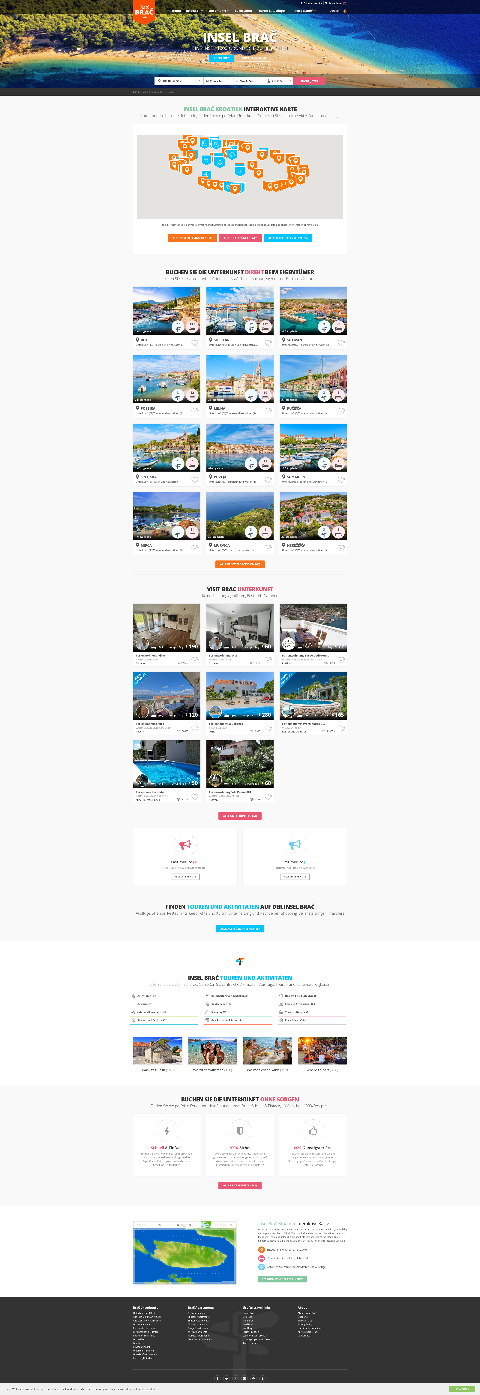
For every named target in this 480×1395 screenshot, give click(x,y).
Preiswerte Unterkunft (144, 1328)
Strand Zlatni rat (297, 731)
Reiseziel (193, 11)
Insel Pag (247, 1328)
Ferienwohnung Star (223, 655)
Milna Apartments (197, 1324)
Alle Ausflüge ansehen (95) (288, 238)
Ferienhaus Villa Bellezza (226, 724)
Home (176, 11)
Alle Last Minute (185, 876)
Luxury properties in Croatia (258, 1339)
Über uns (303, 1316)
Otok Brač (248, 1316)
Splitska (149, 477)
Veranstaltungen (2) (297, 1012)
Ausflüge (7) (144, 1004)
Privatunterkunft (141, 1346)
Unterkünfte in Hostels (145, 1354)
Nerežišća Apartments (200, 1339)
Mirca (146, 545)
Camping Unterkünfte (144, 1358)
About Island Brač (307, 1313)
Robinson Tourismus (144, 1335)
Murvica (222, 545)
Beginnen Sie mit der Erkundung (282, 1279)
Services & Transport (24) (300, 1004)
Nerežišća (296, 545)
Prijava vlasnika (313, 3)
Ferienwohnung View (150, 655)
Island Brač (249, 1313)
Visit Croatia (304, 1335)
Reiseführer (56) (294, 1020)
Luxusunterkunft (141, 1324)
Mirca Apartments (197, 1331)
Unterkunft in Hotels (143, 1350)
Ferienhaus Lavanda (150, 792)
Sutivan (294, 340)
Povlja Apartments (198, 1328)
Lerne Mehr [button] (149, 1388)
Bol (144, 340)
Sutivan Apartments (198, 1320)
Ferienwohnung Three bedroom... (305, 655)
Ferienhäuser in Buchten (146, 1331)
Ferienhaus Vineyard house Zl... (304, 724)
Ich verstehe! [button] (462, 1389)
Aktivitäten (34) (146, 996)
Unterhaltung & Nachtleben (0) (229, 996)
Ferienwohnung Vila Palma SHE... (231, 792)
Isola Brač (248, 1320)
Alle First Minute (295, 876)
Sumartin (296, 477)
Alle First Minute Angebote (147, 1316)
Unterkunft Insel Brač (144, 1313)
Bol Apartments (196, 1313)
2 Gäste (277, 81)
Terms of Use (305, 1320)
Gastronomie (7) (221, 1004)
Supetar (221, 340)
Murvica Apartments (198, 1335)
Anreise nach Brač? (308, 1331)
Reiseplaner (337, 3)
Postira (148, 408)
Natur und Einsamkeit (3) (151, 1012)
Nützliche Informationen (310, 1328)
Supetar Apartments (198, 1316)
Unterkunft (217, 11)
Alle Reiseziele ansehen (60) (192, 238)
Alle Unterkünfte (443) (240, 238)
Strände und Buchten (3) (151, 1020)
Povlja (220, 477)
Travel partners (251, 1343)
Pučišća (294, 408)
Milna (219, 408)
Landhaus (138, 1343)
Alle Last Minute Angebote (147, 1320)
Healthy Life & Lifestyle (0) (301, 996)
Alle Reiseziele (172, 81)
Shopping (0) (218, 1012)
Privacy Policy (305, 1324)
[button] (276, 187)
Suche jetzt (309, 81)
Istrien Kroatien (251, 1331)
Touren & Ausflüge (271, 11)
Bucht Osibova (151, 800)
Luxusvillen (243, 11)
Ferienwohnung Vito (150, 724)
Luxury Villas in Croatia (255, 1335)
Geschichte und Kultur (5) (226, 1020)
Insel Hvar (248, 1324)
